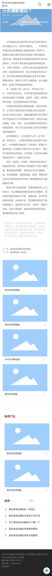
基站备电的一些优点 (18, 252)
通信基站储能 (11, 394)
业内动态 (14, 22)
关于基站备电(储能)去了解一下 (24, 522)
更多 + (32, 500)
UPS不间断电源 (12, 359)
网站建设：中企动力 (9, 563)
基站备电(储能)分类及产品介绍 (24, 515)
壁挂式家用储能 (12, 325)
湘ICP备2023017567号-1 (12, 560)
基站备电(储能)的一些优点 (22, 509)
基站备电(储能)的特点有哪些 (23, 535)
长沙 (19, 563)
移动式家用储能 (12, 290)
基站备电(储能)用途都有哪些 (23, 529)
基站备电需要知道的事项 (20, 249)
